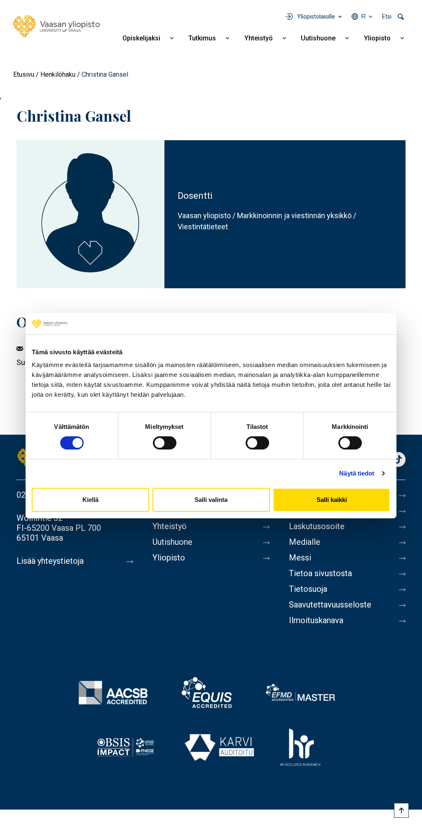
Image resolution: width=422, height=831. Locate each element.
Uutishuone (318, 38)
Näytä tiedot (356, 473)
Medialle (304, 542)
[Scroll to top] (401, 810)
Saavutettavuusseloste (330, 605)
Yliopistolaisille (316, 16)
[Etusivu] (56, 26)
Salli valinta (211, 499)
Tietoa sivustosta (320, 573)
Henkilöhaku (57, 74)
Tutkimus (202, 38)
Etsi (387, 16)
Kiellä (90, 499)
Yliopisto (377, 38)
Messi (300, 558)
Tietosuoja (308, 589)
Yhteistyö (258, 38)
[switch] (164, 443)
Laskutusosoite (317, 526)
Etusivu (23, 74)
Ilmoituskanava (316, 620)
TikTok (398, 460)
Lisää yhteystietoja (50, 561)
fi (363, 16)
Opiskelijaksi (141, 38)
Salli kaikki (331, 499)
